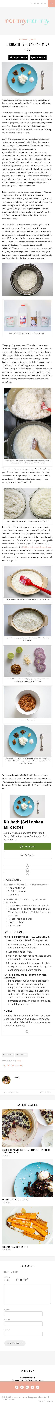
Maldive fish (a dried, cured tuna (36, 547)
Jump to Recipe (19, 57)
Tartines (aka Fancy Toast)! (15, 1247)
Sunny (18, 1060)
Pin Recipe (29, 855)
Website (7, 1330)
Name (7, 1310)
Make (33, 39)
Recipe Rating (7, 1278)
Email (7, 1320)
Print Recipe (39, 57)
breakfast (8, 1055)
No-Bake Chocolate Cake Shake (16, 1200)
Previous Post (12, 1092)
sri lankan (21, 1055)
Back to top (45, 1401)
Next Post (45, 1092)
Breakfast (24, 39)
